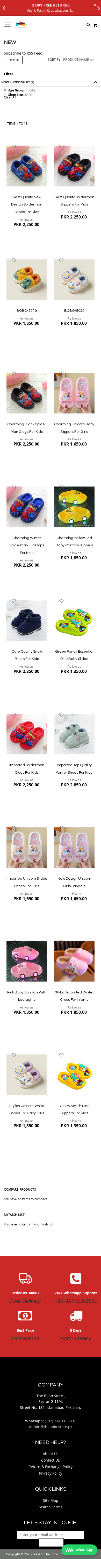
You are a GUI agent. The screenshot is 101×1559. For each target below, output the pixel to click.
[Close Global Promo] (94, 4)
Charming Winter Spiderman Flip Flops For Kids (26, 545)
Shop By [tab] (13, 60)
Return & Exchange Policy (50, 1466)
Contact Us (50, 1460)
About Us (51, 1453)
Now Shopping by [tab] (15, 82)
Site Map (50, 1500)
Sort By (54, 59)
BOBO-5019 (27, 311)
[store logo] (20, 25)
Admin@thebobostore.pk (50, 1426)
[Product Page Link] (26, 166)
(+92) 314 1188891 (60, 1420)
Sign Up (51, 1542)
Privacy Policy (50, 1473)
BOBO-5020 (74, 311)
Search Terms (50, 1506)
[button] (13, 146)
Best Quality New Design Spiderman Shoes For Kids (26, 204)
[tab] (50, 92)
